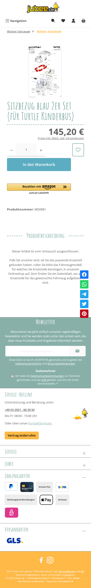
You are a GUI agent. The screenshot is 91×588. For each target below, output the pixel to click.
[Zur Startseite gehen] (45, 8)
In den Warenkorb (39, 164)
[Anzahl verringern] (11, 149)
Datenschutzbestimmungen (47, 376)
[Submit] (77, 351)
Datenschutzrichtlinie (28, 363)
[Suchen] (53, 21)
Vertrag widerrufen (22, 435)
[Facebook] (84, 274)
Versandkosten (67, 571)
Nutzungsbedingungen (61, 363)
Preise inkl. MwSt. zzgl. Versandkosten (61, 138)
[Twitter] (84, 304)
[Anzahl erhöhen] (41, 149)
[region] (45, 71)
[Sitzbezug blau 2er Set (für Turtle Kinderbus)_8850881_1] (45, 71)
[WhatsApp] (84, 284)
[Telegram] (84, 294)
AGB (43, 380)
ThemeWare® (65, 581)
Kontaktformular (40, 423)
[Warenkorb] (83, 21)
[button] (39, 189)
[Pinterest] (84, 313)
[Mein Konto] (73, 21)
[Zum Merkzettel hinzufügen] (78, 149)
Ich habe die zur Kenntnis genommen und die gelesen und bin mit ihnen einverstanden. (47, 379)
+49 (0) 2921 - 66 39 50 (20, 410)
